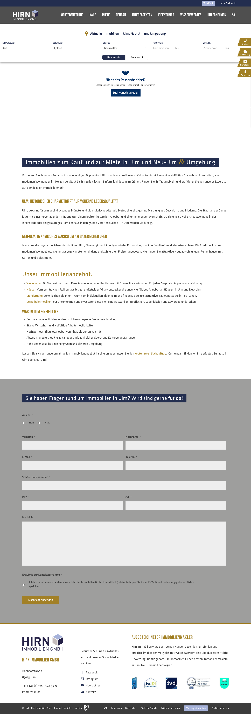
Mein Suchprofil (228, 3)
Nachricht (28, 517)
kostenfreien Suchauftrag (150, 353)
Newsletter (93, 685)
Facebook (91, 672)
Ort (128, 497)
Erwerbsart (9, 43)
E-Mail (27, 457)
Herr (31, 422)
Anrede (27, 415)
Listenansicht (113, 57)
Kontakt (91, 692)
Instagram (92, 679)
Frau (47, 422)
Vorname (28, 437)
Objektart (58, 43)
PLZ (25, 497)
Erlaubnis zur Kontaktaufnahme (42, 575)
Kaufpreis (160, 42)
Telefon (131, 457)
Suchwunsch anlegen (125, 92)
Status (106, 43)
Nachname (133, 437)
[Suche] (234, 15)
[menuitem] (227, 3)
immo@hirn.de (31, 692)
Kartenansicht (137, 57)
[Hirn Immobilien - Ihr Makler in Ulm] (26, 15)
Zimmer (209, 42)
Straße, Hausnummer (36, 477)
